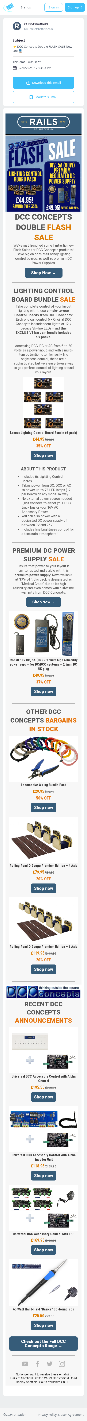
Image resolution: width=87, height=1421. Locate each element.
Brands (26, 7)
